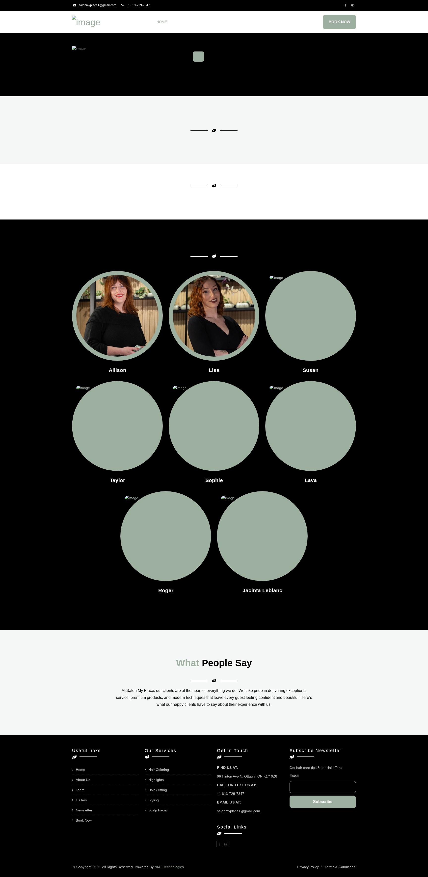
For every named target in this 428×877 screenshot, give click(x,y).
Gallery (255, 22)
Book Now (339, 22)
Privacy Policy (308, 867)
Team (236, 22)
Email (294, 776)
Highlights (156, 780)
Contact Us (309, 22)
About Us (181, 22)
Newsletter (280, 22)
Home (162, 22)
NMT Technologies (169, 867)
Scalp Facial (157, 810)
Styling (153, 800)
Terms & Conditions (340, 867)
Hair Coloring (158, 770)
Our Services (209, 22)
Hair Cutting (157, 790)
